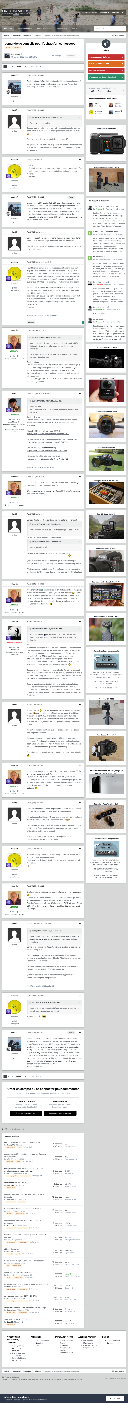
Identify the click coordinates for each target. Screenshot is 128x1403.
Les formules (88, 1340)
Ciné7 (53, 337)
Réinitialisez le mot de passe (106, 688)
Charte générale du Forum (99, 57)
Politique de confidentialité (28, 1379)
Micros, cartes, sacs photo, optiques (18, 1348)
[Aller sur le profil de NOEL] (14, 405)
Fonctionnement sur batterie (15, 1183)
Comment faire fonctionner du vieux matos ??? (22, 1209)
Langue (5, 1379)
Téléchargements (24, 28)
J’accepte (115, 1398)
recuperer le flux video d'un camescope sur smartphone (26, 1284)
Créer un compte (90, 1345)
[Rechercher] (124, 28)
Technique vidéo (42, 1340)
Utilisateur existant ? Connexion (95, 12)
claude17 (14, 75)
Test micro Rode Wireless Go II (106, 804)
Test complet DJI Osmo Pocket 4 (106, 167)
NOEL (14, 394)
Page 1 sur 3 (35, 67)
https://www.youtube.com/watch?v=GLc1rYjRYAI (47, 450)
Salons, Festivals (113, 1340)
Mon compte (88, 1343)
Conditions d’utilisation (38, 1400)
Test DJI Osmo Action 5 (106, 514)
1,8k (15, 185)
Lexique (110, 1343)
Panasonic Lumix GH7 (106, 447)
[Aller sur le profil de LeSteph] (90, 233)
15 (15, 101)
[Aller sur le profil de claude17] (7, 55)
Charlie (14, 330)
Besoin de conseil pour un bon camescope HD (22, 1142)
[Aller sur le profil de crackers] (14, 171)
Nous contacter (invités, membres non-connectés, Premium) (61, 1379)
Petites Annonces (44, 28)
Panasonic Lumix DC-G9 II (106, 549)
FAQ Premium (88, 1348)
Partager (57, 56)
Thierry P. (14, 621)
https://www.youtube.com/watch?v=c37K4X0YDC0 (48, 434)
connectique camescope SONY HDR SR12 (20, 1296)
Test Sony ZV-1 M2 (106, 699)
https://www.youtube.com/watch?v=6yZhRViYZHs (47, 442)
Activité (7, 28)
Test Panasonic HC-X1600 (106, 347)
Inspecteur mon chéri (101, 282)
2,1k (13, 356)
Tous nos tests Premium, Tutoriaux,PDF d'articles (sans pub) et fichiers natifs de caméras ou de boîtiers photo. (106, 674)
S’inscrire (115, 12)
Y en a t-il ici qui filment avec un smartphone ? (105, 206)
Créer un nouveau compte (26, 1113)
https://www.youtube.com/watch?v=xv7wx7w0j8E (47, 459)
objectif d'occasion (11, 1249)
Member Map (62, 28)
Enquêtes (39, 1343)
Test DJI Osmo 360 (106, 378)
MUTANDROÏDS (99, 257)
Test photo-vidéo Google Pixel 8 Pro (106, 582)
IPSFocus (15, 1377)
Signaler (31, 322)
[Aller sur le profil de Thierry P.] (14, 633)
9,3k (13, 420)
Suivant (19, 67)
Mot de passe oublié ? (98, 70)
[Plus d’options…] (79, 75)
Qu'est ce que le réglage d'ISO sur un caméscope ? (24, 1261)
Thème (13, 1379)
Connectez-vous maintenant (60, 1113)
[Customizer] (123, 12)
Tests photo (64, 1345)
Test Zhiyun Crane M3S (106, 735)
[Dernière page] (25, 66)
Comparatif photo (66, 1353)
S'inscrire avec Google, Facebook (102, 77)
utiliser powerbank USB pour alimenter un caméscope (25, 1308)
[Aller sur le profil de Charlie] (14, 342)
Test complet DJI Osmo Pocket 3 (106, 616)
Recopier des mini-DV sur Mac (106, 481)
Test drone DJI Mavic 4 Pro (106, 412)
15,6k (13, 647)
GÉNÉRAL (33, 57)
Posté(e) (35, 75)
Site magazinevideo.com (99, 64)
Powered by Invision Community (115, 1378)
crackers (14, 159)
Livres (38, 1345)
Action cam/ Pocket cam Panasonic (17, 1272)
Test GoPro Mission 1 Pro (106, 129)
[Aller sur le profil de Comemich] (90, 208)
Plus (74, 28)
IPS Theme (6, 1377)
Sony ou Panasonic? (12, 1319)
